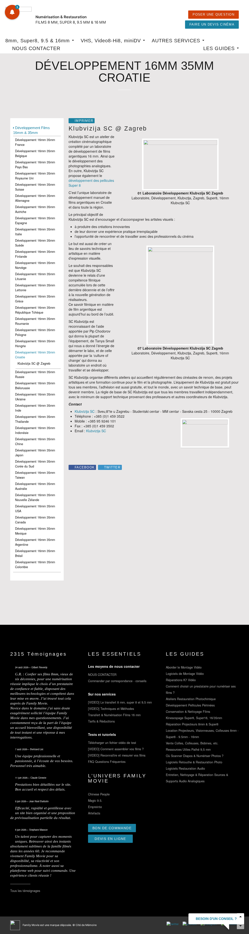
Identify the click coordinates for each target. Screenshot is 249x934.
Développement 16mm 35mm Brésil (35, 553)
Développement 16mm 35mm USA (35, 508)
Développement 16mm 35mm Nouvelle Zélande (35, 497)
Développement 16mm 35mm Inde (35, 408)
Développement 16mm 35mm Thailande (35, 419)
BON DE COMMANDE (112, 828)
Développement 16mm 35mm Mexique (35, 531)
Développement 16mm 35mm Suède (35, 242)
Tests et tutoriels (102, 734)
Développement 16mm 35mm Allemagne (35, 198)
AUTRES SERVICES (177, 40)
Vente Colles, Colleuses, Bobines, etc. (192, 743)
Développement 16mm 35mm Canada (35, 519)
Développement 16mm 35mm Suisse (35, 187)
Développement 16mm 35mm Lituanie (35, 276)
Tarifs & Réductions (101, 721)
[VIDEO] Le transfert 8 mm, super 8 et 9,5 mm (120, 702)
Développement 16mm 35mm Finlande (35, 254)
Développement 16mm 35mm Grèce (35, 298)
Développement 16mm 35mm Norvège (35, 265)
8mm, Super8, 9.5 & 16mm (38, 40)
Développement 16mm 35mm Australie (35, 486)
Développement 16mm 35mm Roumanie (35, 321)
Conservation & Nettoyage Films (188, 711)
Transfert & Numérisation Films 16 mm (114, 715)
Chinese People (99, 794)
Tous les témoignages (25, 891)
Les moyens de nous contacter (114, 666)
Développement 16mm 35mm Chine (35, 441)
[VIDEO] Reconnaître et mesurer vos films (116, 755)
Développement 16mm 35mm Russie (35, 374)
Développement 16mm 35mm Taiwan (35, 475)
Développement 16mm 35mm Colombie (35, 564)
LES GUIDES (219, 48)
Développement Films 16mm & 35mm (31, 130)
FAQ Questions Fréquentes (106, 761)
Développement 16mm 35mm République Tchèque (35, 310)
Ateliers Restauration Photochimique (191, 699)
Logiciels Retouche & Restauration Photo (194, 762)
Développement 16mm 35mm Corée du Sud (35, 463)
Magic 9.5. (95, 800)
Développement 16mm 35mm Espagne (35, 220)
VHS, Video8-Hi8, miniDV (111, 40)
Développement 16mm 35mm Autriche (35, 209)
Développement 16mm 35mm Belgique (35, 153)
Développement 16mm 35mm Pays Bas (35, 164)
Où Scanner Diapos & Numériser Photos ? (194, 756)
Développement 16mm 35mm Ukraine (35, 396)
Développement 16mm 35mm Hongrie (35, 343)
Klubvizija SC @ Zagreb (34, 363)
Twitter (112, 467)
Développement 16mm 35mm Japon (35, 452)
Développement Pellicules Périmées (190, 705)
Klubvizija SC (85, 411)
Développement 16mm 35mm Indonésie (35, 430)
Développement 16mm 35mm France (35, 142)
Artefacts (94, 813)
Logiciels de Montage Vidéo (185, 673)
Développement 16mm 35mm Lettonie (35, 287)
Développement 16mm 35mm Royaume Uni (35, 175)
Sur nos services (102, 694)
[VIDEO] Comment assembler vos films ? (116, 749)
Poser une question (213, 14)
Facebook (85, 467)
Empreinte (95, 807)
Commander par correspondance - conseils (117, 681)
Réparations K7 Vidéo (181, 680)
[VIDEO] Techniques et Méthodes (111, 708)
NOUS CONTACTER (36, 48)
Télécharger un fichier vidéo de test (112, 742)
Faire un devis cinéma (211, 24)
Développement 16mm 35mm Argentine (35, 542)
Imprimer (84, 121)
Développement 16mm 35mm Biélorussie (35, 385)
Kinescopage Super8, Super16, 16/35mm (194, 718)
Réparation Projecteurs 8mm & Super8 (192, 724)
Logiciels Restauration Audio (185, 768)
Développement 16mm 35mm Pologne (35, 332)
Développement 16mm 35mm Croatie (35, 354)
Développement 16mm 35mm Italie (35, 231)
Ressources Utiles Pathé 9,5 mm (188, 749)
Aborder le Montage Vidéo (184, 667)
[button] (12, 12)
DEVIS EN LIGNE (110, 839)
